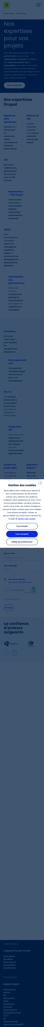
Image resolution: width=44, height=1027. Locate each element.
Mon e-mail (9, 553)
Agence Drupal (11, 944)
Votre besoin (10, 977)
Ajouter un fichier (16, 579)
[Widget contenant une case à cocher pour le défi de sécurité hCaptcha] (21, 590)
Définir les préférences (22, 542)
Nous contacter (14, 85)
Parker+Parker (8, 13)
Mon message (10, 565)
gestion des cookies (26, 518)
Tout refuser (22, 526)
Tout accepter (22, 534)
